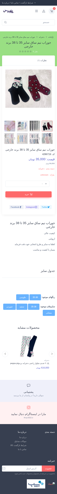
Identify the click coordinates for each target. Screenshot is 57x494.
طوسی (22, 297)
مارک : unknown (47, 175)
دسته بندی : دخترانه (46, 169)
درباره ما (22, 437)
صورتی (9, 306)
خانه (49, 37)
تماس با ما (22, 449)
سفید (22, 306)
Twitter (44, 207)
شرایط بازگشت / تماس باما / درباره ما (18, 3)
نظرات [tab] (42, 60)
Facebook (15, 207)
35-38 (35, 297)
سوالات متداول (20, 441)
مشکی (49, 313)
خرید (27, 194)
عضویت (48, 468)
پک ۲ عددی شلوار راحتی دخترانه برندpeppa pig (29, 363)
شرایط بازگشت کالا (18, 445)
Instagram (30, 207)
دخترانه (41, 37)
